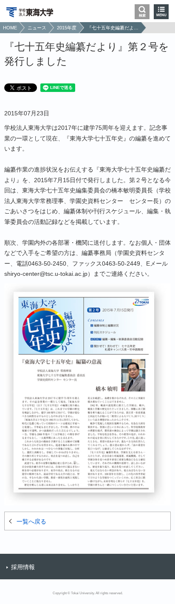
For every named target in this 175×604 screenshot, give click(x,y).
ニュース (37, 27)
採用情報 (23, 567)
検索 (142, 15)
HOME (10, 27)
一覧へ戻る (31, 521)
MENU (161, 15)
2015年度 (66, 27)
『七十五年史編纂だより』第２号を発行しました (113, 27)
